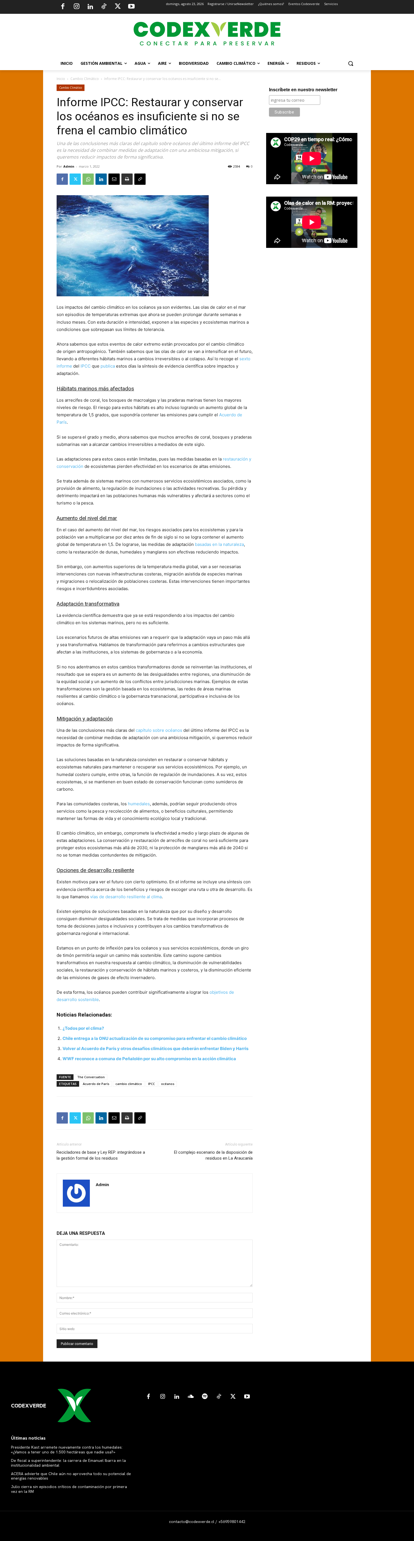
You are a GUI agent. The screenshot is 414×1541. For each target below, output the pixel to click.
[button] (350, 63)
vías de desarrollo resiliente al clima (126, 896)
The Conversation (91, 1077)
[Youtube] (131, 7)
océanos (167, 1084)
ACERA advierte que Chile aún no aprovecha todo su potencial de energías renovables (71, 1476)
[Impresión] (127, 179)
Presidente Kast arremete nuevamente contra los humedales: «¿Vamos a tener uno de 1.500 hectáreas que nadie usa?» (67, 1450)
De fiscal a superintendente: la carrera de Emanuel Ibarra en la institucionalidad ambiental (68, 1463)
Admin (68, 166)
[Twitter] (118, 7)
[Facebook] (63, 7)
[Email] (114, 179)
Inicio (61, 78)
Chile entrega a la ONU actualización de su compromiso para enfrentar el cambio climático (155, 1038)
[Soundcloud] (190, 1396)
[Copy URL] (140, 179)
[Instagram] (76, 7)
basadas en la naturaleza (219, 544)
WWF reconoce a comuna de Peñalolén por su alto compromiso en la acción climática (149, 1058)
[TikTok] (104, 7)
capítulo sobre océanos (159, 730)
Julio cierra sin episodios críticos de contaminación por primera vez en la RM (69, 1489)
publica (108, 366)
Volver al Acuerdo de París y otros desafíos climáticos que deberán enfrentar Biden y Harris (155, 1048)
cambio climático (128, 1084)
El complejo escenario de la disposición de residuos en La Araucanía (213, 1155)
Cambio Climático (84, 78)
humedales (139, 803)
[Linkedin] (90, 7)
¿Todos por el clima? (83, 1028)
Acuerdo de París (96, 1084)
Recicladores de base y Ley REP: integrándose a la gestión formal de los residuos (101, 1155)
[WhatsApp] (88, 179)
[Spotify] (204, 1396)
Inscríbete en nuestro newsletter (303, 89)
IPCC (86, 366)
